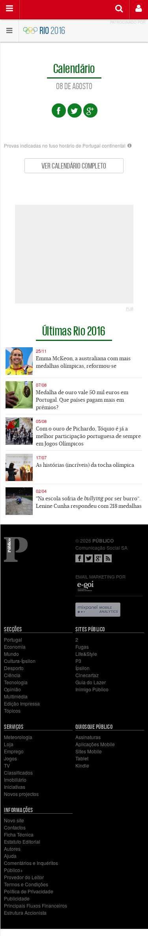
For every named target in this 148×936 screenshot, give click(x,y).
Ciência (12, 675)
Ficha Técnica (19, 834)
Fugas (82, 646)
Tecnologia (16, 682)
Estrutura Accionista (25, 912)
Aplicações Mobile (95, 744)
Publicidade (17, 898)
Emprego (14, 751)
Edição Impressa (22, 703)
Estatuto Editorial (22, 841)
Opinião (12, 689)
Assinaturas (88, 737)
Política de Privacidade (28, 891)
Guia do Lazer (90, 682)
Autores (12, 848)
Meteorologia (18, 737)
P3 (78, 660)
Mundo (11, 653)
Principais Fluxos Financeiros (35, 905)
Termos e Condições (26, 884)
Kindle (82, 765)
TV (7, 765)
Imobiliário (15, 779)
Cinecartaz (87, 675)
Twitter (89, 558)
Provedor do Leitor (24, 877)
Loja (8, 744)
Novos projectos (21, 793)
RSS (108, 558)
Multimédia (16, 696)
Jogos (10, 758)
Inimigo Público (92, 689)
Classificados (18, 772)
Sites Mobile (88, 751)
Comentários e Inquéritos (31, 862)
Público (16, 549)
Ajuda (10, 855)
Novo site (14, 820)
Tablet (81, 758)
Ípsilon (82, 668)
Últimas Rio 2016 (74, 330)
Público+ (13, 870)
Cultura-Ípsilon (20, 660)
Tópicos (12, 710)
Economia (15, 646)
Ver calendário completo (73, 165)
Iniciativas (14, 786)
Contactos (15, 827)
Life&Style (86, 653)
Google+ (98, 558)
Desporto (14, 668)
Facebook (79, 558)
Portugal (13, 639)
